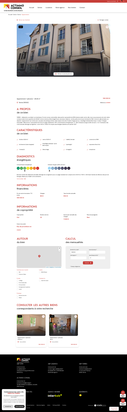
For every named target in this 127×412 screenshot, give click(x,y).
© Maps (51, 267)
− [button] (59, 250)
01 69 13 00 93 (21, 367)
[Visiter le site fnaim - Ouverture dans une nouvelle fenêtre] (80, 395)
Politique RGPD (56, 405)
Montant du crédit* (74, 249)
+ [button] (59, 248)
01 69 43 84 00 (21, 381)
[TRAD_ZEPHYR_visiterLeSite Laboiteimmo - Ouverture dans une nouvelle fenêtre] (100, 405)
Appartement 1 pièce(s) (24, 338)
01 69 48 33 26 (52, 367)
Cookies (64, 405)
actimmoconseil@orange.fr (24, 383)
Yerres (19, 14)
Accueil (10, 14)
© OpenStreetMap (58, 267)
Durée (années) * (93, 249)
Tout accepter (19, 406)
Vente (14, 14)
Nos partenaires (30, 405)
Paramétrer (8, 406)
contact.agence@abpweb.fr (55, 369)
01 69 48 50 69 (83, 367)
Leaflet (47, 267)
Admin (48, 405)
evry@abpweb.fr (21, 369)
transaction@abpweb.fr (85, 369)
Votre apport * (73, 255)
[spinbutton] (97, 258)
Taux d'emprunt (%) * (93, 255)
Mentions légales (41, 405)
